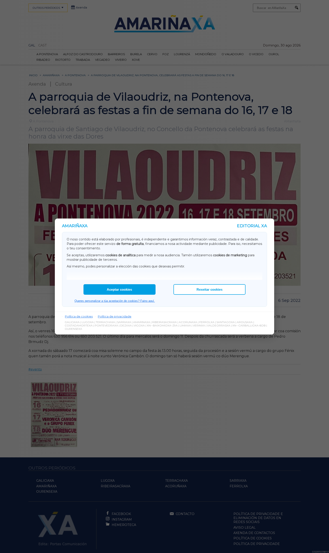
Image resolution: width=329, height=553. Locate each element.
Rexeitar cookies (209, 289)
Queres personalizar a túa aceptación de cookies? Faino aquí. (115, 301)
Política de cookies (79, 316)
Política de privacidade (114, 316)
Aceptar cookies (119, 289)
